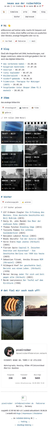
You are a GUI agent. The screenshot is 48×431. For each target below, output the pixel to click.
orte (25, 12)
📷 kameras (23, 108)
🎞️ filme (35, 108)
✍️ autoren (26, 202)
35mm (34, 12)
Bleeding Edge (27, 227)
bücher (17, 17)
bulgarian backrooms (13, 66)
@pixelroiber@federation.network (31, 353)
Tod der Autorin (28, 238)
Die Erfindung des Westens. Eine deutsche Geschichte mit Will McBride (23, 215)
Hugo (18, 413)
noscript (7, 69)
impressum (29, 17)
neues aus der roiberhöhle (24, 3)
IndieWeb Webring (23, 418)
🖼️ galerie (6, 112)
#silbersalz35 (10, 75)
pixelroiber (7, 403)
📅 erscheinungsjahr (10, 202)
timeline (14, 12)
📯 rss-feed (7, 41)
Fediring (24, 422)
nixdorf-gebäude (11, 78)
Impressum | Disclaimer (32, 413)
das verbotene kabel (13, 64)
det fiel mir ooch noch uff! (22, 290)
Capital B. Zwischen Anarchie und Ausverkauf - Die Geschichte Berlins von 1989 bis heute (23, 250)
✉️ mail (32, 41)
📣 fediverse (20, 41)
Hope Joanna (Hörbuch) (28, 241)
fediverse (40, 403)
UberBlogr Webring (24, 425)
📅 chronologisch (9, 108)
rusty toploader (11, 72)
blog (43, 12)
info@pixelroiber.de (24, 403)
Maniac (25, 236)
